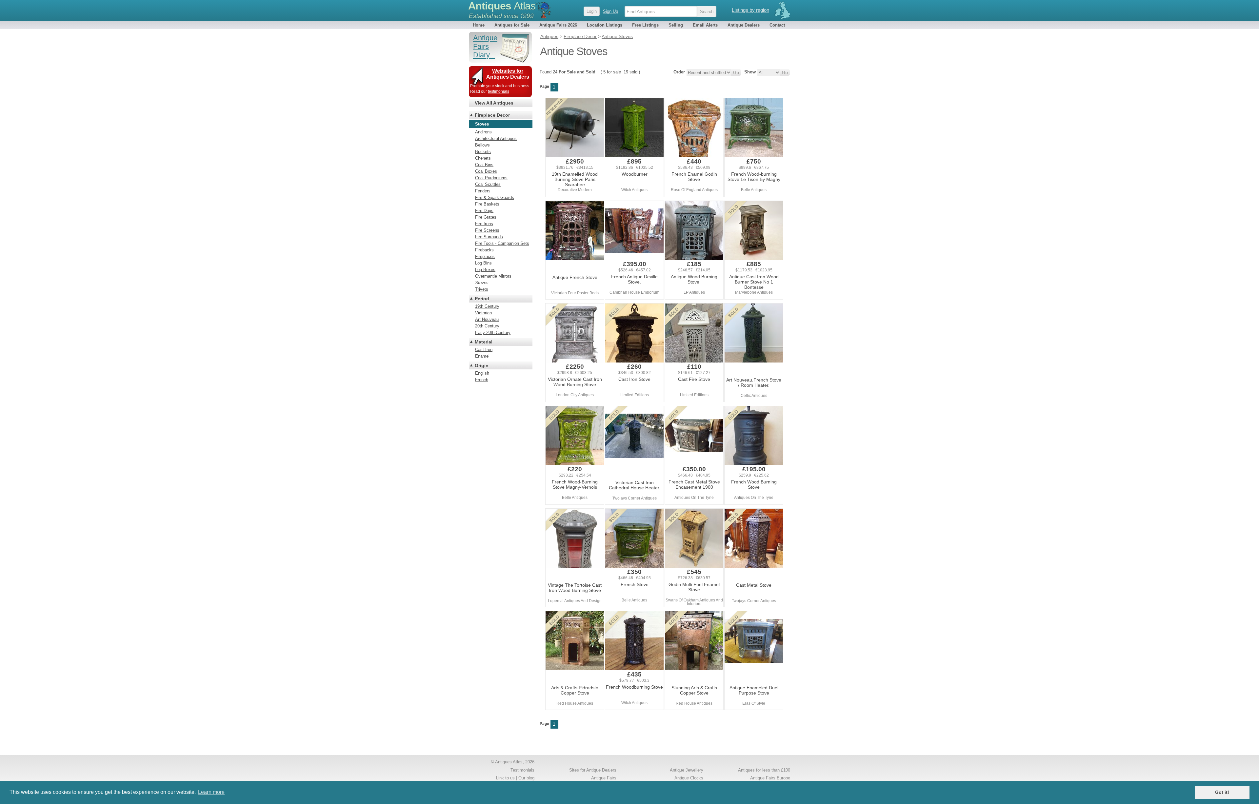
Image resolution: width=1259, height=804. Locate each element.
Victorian (483, 312)
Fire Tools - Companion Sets (502, 243)
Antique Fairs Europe (770, 777)
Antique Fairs (603, 777)
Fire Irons (484, 223)
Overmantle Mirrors (493, 276)
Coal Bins (484, 164)
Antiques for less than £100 (764, 770)
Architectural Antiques (496, 138)
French (481, 379)
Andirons (483, 131)
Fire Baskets (487, 204)
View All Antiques (494, 103)
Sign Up (610, 11)
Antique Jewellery (686, 770)
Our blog (526, 777)
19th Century (487, 306)
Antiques (501, 6)
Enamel (482, 356)
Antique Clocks (688, 777)
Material (483, 341)
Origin (482, 365)
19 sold (630, 71)
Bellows (482, 145)
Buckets (483, 151)
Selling (676, 25)
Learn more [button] (211, 792)
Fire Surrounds (489, 236)
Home (479, 25)
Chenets (483, 158)
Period (482, 298)
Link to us (505, 777)
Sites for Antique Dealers (592, 770)
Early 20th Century (492, 332)
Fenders (482, 190)
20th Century (487, 326)
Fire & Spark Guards (494, 197)
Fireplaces (485, 256)
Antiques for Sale (512, 25)
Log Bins (483, 263)
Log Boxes (485, 269)
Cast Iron (483, 349)
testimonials (498, 91)
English (482, 373)
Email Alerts (705, 25)
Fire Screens (487, 230)
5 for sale (612, 71)
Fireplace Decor (492, 115)
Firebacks (484, 249)
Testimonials (522, 770)
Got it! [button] (1222, 792)
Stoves (482, 282)
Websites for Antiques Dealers (507, 74)
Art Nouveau (487, 319)
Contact (777, 25)
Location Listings (604, 25)
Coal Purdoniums (491, 177)
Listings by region (750, 10)
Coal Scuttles (488, 184)
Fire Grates (485, 217)
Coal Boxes (486, 171)
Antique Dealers (744, 25)
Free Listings (645, 25)
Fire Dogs (484, 210)
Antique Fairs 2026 (558, 25)
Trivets (481, 289)
